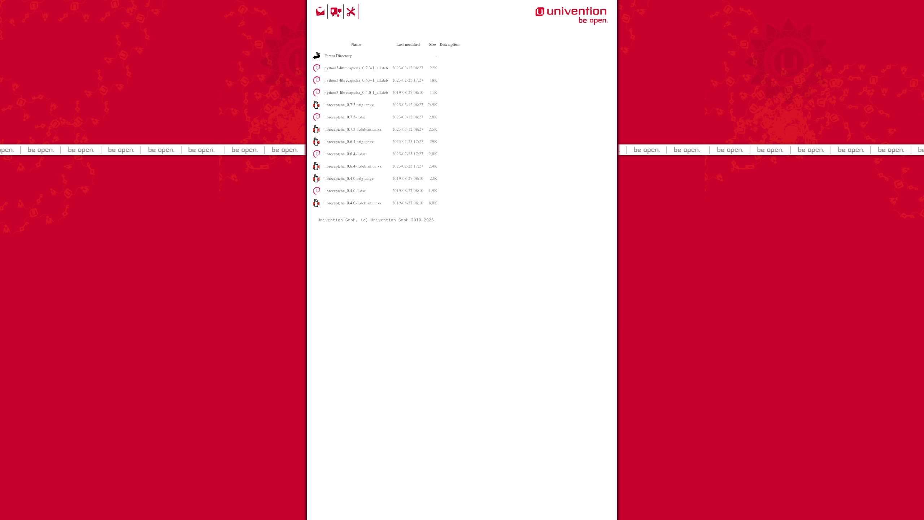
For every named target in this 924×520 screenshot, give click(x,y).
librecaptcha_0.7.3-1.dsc (345, 117)
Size (432, 44)
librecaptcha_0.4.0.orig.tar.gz (349, 178)
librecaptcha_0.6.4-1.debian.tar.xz (353, 166)
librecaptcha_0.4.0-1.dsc (345, 190)
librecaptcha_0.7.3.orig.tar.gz (349, 104)
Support (351, 11)
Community (337, 11)
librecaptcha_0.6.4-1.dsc (345, 153)
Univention (557, 19)
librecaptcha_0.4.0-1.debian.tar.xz (353, 202)
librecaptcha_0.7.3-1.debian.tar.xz (353, 129)
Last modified (408, 44)
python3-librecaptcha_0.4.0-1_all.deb (356, 92)
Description (449, 44)
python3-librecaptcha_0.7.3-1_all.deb (356, 67)
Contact (321, 11)
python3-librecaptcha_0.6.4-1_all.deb (356, 80)
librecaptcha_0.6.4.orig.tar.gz (349, 141)
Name (356, 44)
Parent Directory (338, 55)
